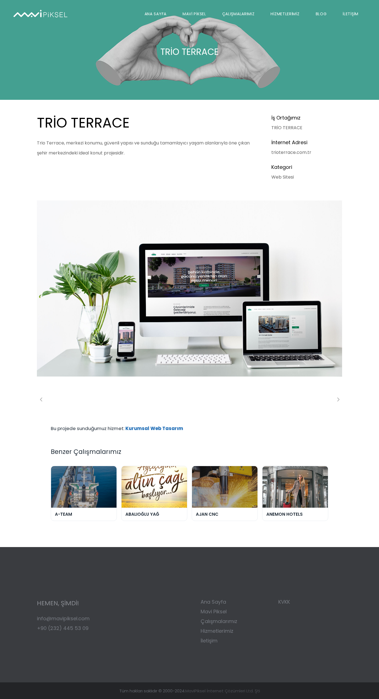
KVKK (284, 601)
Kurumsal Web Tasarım (154, 428)
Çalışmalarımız (220, 621)
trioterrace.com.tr (291, 152)
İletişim (209, 640)
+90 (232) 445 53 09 (63, 628)
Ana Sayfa (213, 601)
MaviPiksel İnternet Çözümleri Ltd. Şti (222, 691)
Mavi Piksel (214, 611)
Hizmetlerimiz (217, 630)
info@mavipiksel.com (63, 618)
